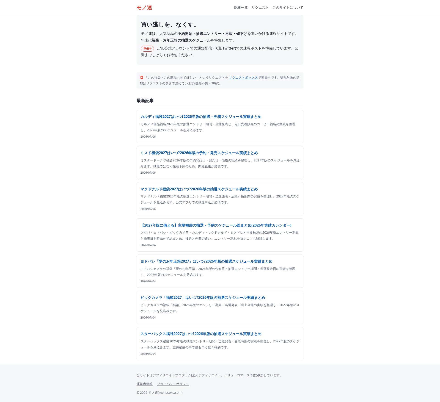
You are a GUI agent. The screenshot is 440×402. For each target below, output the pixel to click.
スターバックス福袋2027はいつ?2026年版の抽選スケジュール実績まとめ (200, 333)
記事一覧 (241, 7)
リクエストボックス (243, 77)
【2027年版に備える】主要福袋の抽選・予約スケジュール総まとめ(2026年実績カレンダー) (215, 225)
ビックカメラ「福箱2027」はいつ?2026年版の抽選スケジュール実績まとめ (202, 297)
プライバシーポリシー (173, 384)
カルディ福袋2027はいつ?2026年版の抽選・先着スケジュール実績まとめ (200, 116)
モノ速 (144, 7)
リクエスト (260, 7)
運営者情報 (145, 384)
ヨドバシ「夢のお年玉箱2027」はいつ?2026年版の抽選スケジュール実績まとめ (206, 261)
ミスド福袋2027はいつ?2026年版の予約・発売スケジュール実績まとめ (199, 152)
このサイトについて (287, 7)
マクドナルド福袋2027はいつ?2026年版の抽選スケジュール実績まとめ (199, 188)
